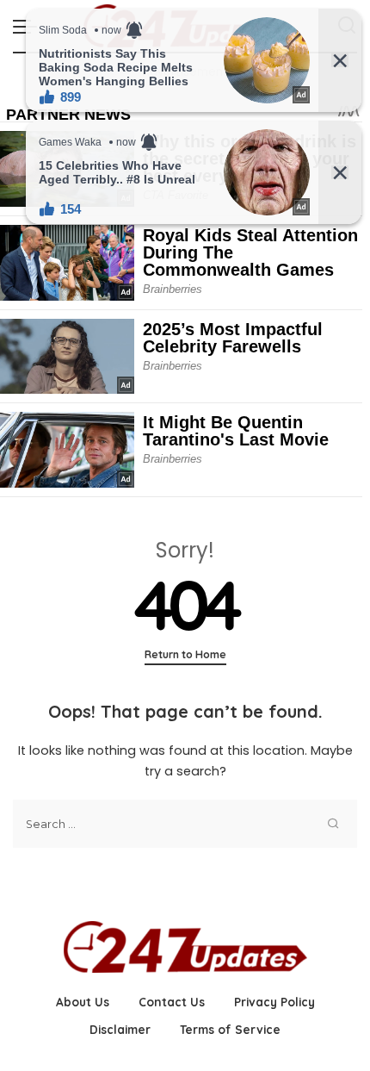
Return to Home (185, 654)
